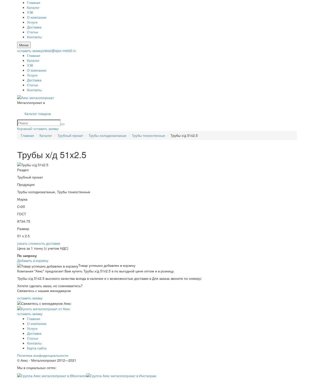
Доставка (34, 27)
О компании (36, 17)
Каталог (33, 7)
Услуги (32, 22)
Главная (33, 2)
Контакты (34, 36)
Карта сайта (36, 347)
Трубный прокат (70, 135)
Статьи (32, 31)
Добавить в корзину (32, 260)
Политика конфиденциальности (42, 355)
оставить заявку (29, 50)
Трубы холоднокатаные (107, 135)
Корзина (24, 128)
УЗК (30, 12)
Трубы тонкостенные (148, 135)
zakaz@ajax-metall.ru (59, 50)
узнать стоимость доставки (38, 243)
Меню (24, 44)
